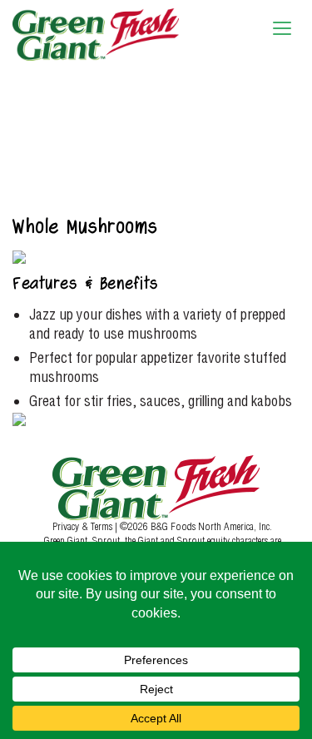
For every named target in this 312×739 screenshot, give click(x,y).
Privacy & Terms (83, 526)
